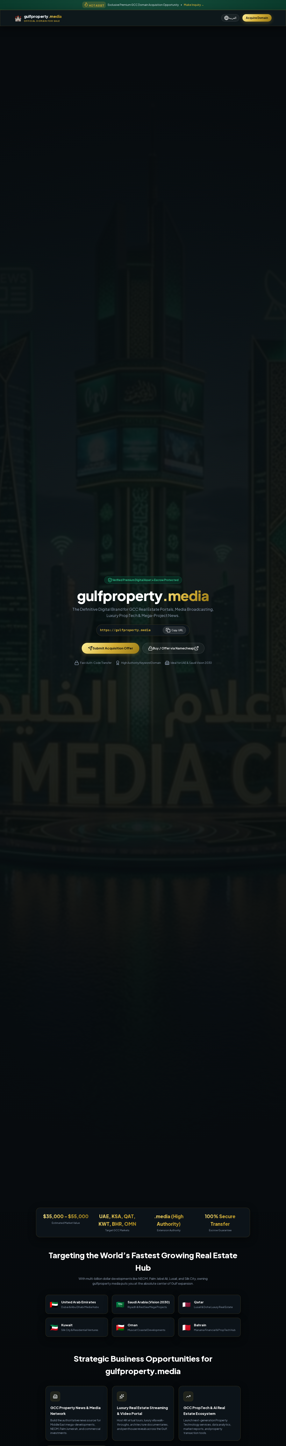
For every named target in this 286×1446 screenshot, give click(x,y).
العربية (232, 18)
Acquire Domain (257, 17)
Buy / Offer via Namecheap (173, 648)
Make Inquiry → (194, 4)
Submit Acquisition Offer (113, 648)
